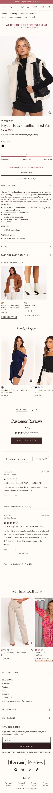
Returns (5, 694)
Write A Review (26, 441)
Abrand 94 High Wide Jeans (13, 655)
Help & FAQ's (7, 680)
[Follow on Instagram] (23, 769)
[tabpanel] (26, 368)
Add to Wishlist (25, 178)
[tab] (27, 328)
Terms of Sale (21, 784)
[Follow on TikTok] (37, 769)
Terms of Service (8, 784)
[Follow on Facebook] (16, 769)
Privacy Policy (45, 784)
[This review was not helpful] (30, 506)
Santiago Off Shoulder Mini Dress (15, 393)
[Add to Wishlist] (32, 387)
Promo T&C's (33, 784)
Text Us (5, 687)
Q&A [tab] (34, 409)
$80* (37, 2)
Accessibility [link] (7, 697)
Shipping (6, 690)
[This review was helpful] (25, 506)
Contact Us (6, 683)
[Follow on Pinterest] (30, 769)
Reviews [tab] (21, 409)
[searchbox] (19, 459)
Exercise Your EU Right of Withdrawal (17, 701)
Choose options (9, 317)
